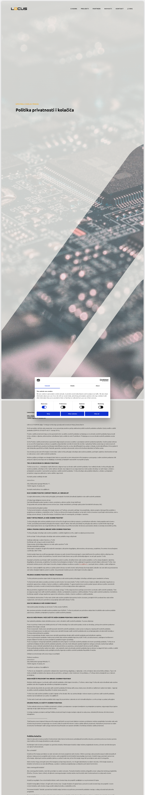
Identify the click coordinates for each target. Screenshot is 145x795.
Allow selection (72, 414)
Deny (48, 414)
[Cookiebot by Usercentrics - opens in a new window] (101, 380)
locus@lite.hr (83, 564)
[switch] (63, 407)
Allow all (96, 414)
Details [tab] (72, 385)
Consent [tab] (47, 385)
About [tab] (98, 385)
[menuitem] (73, 8)
